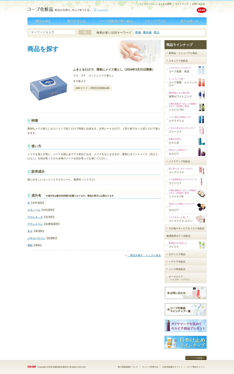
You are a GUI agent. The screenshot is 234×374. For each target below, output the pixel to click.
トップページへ (147, 4)
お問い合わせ (198, 4)
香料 (30, 245)
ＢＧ (30, 231)
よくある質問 (164, 4)
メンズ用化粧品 (177, 269)
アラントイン (35, 223)
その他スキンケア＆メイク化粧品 (186, 228)
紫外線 (147, 32)
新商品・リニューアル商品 (183, 53)
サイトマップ (181, 4)
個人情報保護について (128, 367)
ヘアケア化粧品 (177, 261)
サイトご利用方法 (150, 367)
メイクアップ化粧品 (179, 161)
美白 (156, 32)
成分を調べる (189, 21)
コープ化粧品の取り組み (116, 21)
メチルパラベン (36, 238)
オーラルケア (180, 278)
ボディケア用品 (177, 254)
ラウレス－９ (35, 216)
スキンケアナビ (155, 21)
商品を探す (43, 21)
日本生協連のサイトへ (172, 367)
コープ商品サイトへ (196, 367)
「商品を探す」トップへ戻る (144, 255)
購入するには (76, 21)
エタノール (33, 209)
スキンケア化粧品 (178, 60)
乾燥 (138, 32)
